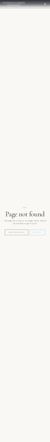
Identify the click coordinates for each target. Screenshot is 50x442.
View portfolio (16, 232)
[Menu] (45, 4)
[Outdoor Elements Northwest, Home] (14, 4)
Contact (37, 232)
